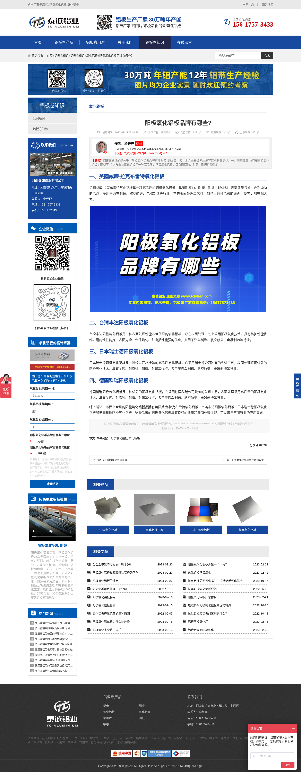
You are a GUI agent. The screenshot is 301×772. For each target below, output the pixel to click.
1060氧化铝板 (108, 530)
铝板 (142, 718)
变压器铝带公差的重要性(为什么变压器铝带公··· (53, 633)
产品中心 (248, 4)
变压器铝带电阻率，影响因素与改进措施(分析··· (53, 649)
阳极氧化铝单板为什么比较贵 (248, 460)
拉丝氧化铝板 (247, 530)
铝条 (142, 705)
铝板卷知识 (155, 42)
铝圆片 (107, 718)
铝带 (106, 705)
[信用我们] (121, 755)
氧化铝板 (92, 55)
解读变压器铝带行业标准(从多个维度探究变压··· (53, 654)
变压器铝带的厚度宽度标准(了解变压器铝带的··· (53, 628)
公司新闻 (39, 118)
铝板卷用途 (95, 42)
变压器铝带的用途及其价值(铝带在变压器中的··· (53, 665)
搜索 (267, 55)
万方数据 (194, 428)
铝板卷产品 (64, 42)
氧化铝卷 (144, 712)
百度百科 (180, 428)
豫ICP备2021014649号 (176, 766)
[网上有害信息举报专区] (159, 755)
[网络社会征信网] (144, 755)
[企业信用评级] (136, 755)
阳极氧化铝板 (119, 438)
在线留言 (184, 42)
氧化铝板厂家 (154, 530)
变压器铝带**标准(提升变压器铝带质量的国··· (53, 623)
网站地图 (267, 4)
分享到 (254, 445)
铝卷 (106, 724)
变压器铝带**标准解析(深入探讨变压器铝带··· (53, 670)
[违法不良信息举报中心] (181, 755)
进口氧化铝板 (201, 530)
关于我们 (125, 42)
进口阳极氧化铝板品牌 (114, 460)
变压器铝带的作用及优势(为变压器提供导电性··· (53, 639)
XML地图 (197, 766)
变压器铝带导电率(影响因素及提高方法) (53, 660)
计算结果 (52, 483)
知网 (187, 428)
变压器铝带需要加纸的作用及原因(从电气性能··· (53, 644)
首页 (38, 42)
